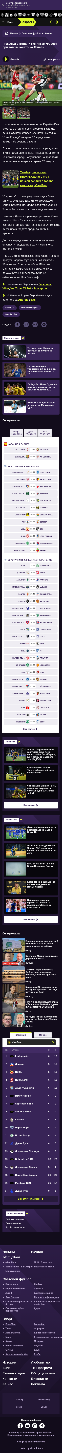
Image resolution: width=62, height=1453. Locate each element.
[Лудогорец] (2, 15)
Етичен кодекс (14, 1373)
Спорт (7, 1319)
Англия (48, 33)
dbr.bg (28, 950)
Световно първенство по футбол (18, 1302)
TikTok (27, 288)
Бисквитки (39, 1379)
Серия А (38, 1288)
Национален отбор (44, 1266)
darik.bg (29, 963)
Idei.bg (19, 1407)
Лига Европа (23, 466)
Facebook (45, 284)
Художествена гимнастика (48, 1337)
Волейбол (10, 1324)
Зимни (8, 1341)
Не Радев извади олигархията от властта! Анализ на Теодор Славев (41, 1019)
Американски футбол (16, 1354)
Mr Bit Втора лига (43, 1262)
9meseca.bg (44, 1400)
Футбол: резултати (15, 1227)
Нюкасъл (9, 308)
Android (23, 299)
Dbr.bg (44, 1407)
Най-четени (11, 820)
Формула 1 (40, 1328)
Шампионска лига (43, 1293)
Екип (6, 1368)
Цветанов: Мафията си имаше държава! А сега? (41, 957)
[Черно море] (42, 15)
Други (37, 1308)
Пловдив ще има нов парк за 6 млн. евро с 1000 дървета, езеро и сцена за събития (41, 943)
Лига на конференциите (30, 560)
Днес (31, 432)
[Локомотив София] (60, 15)
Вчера (16, 432)
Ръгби (37, 1354)
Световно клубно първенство (14, 1309)
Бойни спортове (14, 1345)
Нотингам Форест (30, 308)
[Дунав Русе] (51, 15)
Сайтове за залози (15, 1219)
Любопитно (40, 1362)
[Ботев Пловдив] (24, 15)
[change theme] (56, 22)
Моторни (38, 1341)
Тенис (8, 1328)
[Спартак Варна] (33, 15)
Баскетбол (39, 1324)
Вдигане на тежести (44, 1332)
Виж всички (29, 729)
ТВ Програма (41, 1368)
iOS (33, 299)
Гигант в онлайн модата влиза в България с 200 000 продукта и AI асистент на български (41, 1004)
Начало (14, 33)
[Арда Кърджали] (20, 15)
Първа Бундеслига (15, 1288)
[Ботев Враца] (46, 15)
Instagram (40, 288)
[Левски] (6, 15)
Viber (5, 288)
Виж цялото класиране (29, 1199)
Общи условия (43, 1373)
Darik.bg (19, 1400)
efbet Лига (10, 1262)
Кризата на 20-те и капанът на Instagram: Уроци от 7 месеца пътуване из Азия (41, 989)
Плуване (38, 1345)
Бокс (8, 1337)
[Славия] (37, 15)
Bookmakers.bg (13, 1223)
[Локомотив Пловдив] (55, 15)
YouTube (16, 288)
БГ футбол (11, 1257)
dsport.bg (14, 59)
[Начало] (6, 33)
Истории (9, 1362)
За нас (7, 1384)
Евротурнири (12, 1271)
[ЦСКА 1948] (15, 15)
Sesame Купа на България (19, 1266)
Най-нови (10, 742)
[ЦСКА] (11, 15)
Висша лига (11, 1284)
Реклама (38, 1384)
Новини (8, 1252)
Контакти (9, 1379)
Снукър (9, 1350)
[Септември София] (29, 15)
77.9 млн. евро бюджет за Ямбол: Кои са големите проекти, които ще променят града (40, 973)
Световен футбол (31, 33)
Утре (45, 432)
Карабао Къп (11, 314)
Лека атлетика (12, 1332)
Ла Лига (18, 444)
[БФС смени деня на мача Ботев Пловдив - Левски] (30, 869)
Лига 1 (8, 1293)
